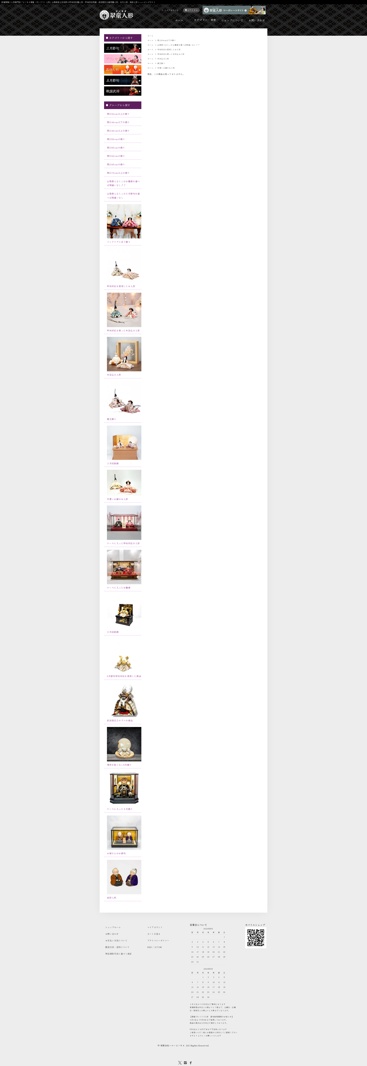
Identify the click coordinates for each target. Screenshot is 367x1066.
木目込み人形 (163, 58)
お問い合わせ (257, 20)
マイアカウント (171, 10)
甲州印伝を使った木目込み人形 (170, 54)
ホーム (179, 20)
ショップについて (232, 20)
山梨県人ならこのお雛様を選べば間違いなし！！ (178, 45)
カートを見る (154, 933)
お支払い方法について (116, 940)
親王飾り (161, 63)
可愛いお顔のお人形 (166, 68)
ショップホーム (113, 927)
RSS (149, 947)
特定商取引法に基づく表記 (118, 953)
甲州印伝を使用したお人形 (168, 49)
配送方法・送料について (117, 947)
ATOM (158, 947)
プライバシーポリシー (158, 940)
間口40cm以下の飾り (166, 40)
